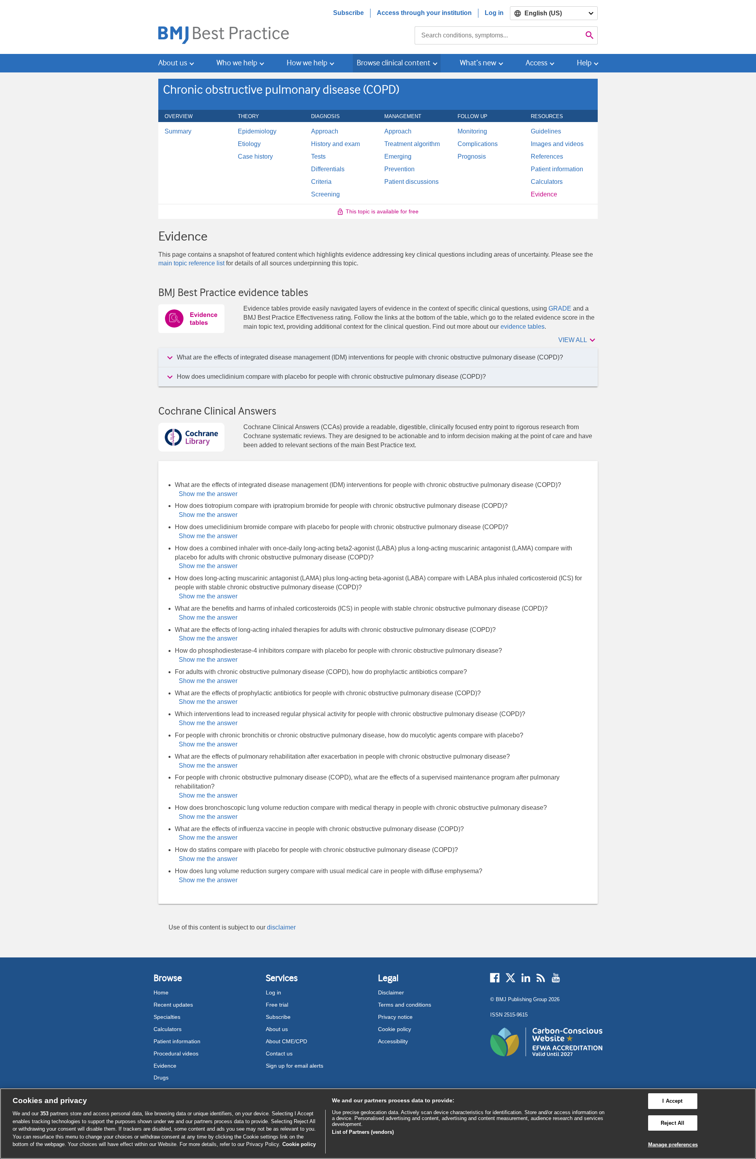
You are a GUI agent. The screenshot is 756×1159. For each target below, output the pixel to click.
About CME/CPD (286, 1041)
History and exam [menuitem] (335, 144)
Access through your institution (424, 12)
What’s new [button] (478, 62)
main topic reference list (191, 263)
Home (161, 992)
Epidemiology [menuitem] (257, 131)
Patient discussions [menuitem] (411, 182)
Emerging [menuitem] (397, 157)
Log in (494, 12)
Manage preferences (673, 1145)
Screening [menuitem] (325, 194)
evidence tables (522, 326)
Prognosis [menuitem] (472, 157)
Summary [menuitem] (178, 131)
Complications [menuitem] (478, 144)
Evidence (165, 1066)
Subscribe (348, 12)
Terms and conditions (404, 1005)
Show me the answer (208, 494)
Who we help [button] (237, 62)
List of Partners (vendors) (363, 1132)
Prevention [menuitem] (399, 169)
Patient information (177, 1041)
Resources (551, 116)
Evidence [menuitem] (544, 194)
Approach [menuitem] (324, 131)
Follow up (477, 116)
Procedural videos (176, 1053)
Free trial (277, 1005)
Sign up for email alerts (294, 1066)
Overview (183, 116)
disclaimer (281, 927)
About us (277, 1029)
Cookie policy (394, 1029)
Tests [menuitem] (318, 157)
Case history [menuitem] (255, 157)
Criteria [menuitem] (321, 182)
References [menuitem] (547, 157)
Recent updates (173, 1005)
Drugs (161, 1077)
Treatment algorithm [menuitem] (412, 144)
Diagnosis (329, 116)
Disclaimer (391, 992)
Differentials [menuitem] (328, 169)
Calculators (168, 1029)
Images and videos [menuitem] (557, 144)
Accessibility (393, 1041)
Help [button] (584, 62)
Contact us (279, 1053)
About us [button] (172, 62)
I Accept (672, 1101)
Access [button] (536, 62)
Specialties (167, 1017)
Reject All (672, 1123)
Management (407, 116)
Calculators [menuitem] (547, 182)
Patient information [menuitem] (557, 169)
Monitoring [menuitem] (472, 131)
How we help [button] (307, 62)
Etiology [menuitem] (249, 144)
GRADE (559, 308)
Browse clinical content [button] (393, 62)
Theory (253, 116)
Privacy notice (395, 1017)
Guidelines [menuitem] (546, 131)
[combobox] (498, 35)
